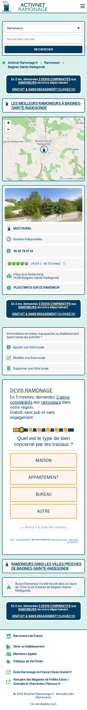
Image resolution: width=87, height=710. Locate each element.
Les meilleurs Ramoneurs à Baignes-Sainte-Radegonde (46, 105)
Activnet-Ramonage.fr (23, 62)
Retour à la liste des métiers (45, 527)
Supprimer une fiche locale (31, 368)
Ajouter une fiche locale (28, 347)
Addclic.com (48, 704)
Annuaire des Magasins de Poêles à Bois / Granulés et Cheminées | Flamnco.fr (41, 681)
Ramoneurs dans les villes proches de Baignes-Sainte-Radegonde (46, 566)
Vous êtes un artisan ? (72, 540)
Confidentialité (23, 539)
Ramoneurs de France (28, 636)
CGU (12, 539)
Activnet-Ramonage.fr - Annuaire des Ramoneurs (49, 695)
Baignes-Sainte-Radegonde (26, 67)
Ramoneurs (52, 62)
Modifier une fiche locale (29, 358)
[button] (43, 149)
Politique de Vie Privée (28, 661)
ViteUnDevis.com (59, 539)
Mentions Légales (25, 654)
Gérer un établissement (29, 646)
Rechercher (43, 49)
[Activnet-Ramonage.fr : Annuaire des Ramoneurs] (28, 6)
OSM (81, 178)
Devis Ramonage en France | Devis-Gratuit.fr (42, 672)
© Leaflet (68, 178)
